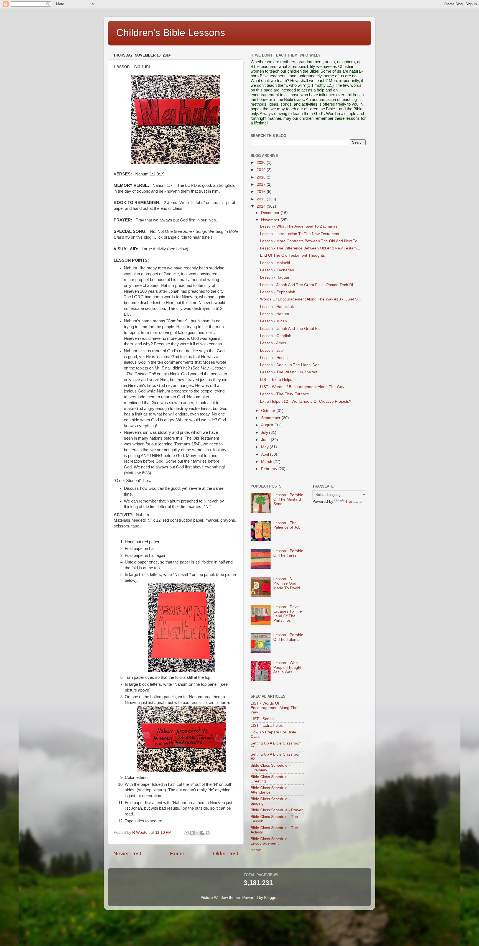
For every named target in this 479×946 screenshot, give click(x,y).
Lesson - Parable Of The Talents (288, 637)
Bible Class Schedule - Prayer (277, 810)
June (266, 440)
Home (177, 853)
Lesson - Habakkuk (277, 307)
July (265, 432)
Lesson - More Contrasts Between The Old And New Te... (310, 241)
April (265, 454)
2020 (262, 162)
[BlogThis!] (192, 832)
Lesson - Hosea (274, 358)
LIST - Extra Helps (276, 380)
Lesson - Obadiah (275, 336)
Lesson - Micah (273, 321)
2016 (262, 192)
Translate (353, 501)
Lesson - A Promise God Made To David (286, 583)
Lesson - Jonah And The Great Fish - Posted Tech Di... (308, 285)
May (265, 447)
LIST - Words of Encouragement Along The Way (302, 387)
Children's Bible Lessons (170, 32)
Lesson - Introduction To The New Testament (299, 234)
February (269, 469)
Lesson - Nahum (274, 314)
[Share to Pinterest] (207, 832)
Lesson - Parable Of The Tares (288, 553)
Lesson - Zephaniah (277, 292)
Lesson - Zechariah (277, 270)
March (267, 462)
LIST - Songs (262, 719)
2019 (262, 170)
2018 (262, 177)
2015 (262, 199)
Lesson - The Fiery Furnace (284, 394)
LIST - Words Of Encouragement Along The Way (274, 707)
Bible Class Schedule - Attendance (270, 790)
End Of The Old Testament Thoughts (292, 255)
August (267, 425)
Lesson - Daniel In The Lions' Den (290, 365)
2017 (262, 184)
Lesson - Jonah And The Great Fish (291, 329)
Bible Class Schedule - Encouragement (270, 841)
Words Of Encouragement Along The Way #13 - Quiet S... (310, 299)
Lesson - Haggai (274, 277)
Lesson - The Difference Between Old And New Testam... (310, 248)
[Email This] (186, 832)
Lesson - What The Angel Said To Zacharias (298, 226)
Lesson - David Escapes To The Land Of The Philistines (287, 614)
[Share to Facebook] (202, 832)
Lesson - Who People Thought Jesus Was (287, 667)
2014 (262, 206)
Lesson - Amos (273, 343)
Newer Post (127, 853)
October (268, 411)
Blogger (270, 898)
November (271, 220)
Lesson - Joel (272, 350)
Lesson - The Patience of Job (286, 525)
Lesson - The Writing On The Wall (289, 372)
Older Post (225, 853)
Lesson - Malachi (275, 263)
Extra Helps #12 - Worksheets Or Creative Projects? (305, 401)
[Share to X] (197, 832)
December (271, 213)
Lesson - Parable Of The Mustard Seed (288, 499)
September (271, 418)
